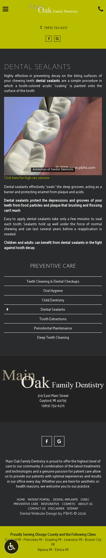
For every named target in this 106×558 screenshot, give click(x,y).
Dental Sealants (53, 309)
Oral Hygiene (53, 290)
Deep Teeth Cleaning (53, 337)
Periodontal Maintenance (53, 328)
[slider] (52, 171)
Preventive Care (53, 266)
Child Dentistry (53, 300)
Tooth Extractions (53, 319)
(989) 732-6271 (53, 405)
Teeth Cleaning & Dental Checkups (53, 281)
